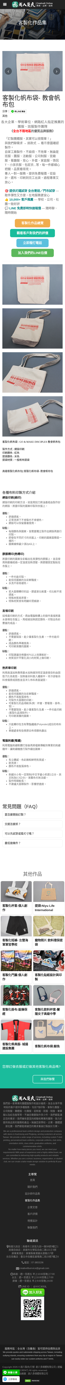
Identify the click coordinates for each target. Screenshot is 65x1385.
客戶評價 (32, 1214)
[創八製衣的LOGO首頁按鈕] (32, 4)
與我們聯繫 (48, 1079)
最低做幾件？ (13, 843)
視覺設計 (32, 1220)
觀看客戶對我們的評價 (32, 233)
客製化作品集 (32, 1200)
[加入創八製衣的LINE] (33, 1308)
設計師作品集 (32, 1193)
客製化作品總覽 (32, 223)
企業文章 (32, 1207)
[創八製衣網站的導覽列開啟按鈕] (4, 4)
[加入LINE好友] (33, 1292)
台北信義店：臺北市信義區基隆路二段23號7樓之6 (32, 1256)
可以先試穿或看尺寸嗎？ (19, 833)
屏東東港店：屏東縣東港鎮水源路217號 (32, 1253)
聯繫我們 (32, 1227)
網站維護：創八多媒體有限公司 (32, 1373)
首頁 (32, 1180)
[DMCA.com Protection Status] (32, 1380)
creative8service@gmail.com (34, 1268)
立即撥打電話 (32, 243)
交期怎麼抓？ (13, 824)
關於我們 (32, 1187)
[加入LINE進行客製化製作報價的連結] (11, 1372)
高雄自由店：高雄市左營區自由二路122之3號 (32, 1249)
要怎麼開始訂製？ (15, 814)
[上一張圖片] (8, 71)
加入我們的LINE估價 (32, 253)
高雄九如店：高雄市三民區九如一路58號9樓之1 (33, 1246)
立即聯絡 (12, 1379)
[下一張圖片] (56, 71)
